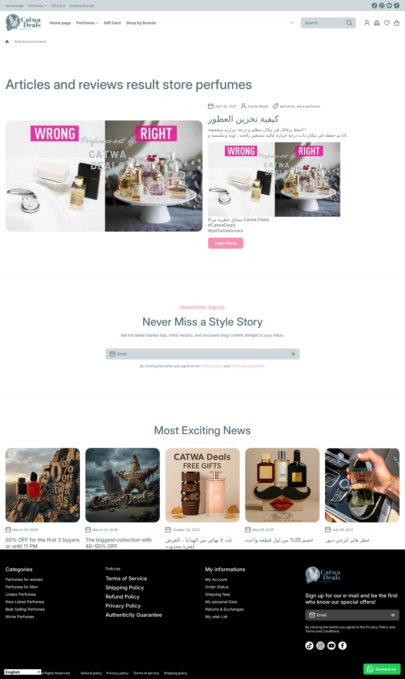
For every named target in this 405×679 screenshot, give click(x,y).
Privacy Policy (212, 366)
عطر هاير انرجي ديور (347, 540)
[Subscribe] (293, 353)
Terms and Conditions (247, 366)
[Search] (349, 22)
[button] (396, 23)
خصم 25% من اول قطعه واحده (279, 540)
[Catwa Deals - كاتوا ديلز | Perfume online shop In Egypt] (23, 23)
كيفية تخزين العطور (243, 118)
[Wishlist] (387, 23)
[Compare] (377, 23)
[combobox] (328, 22)
